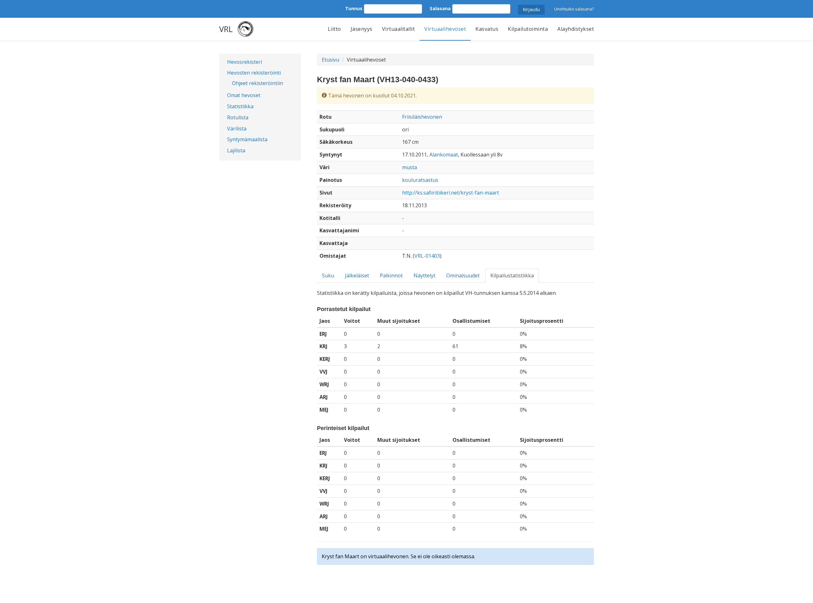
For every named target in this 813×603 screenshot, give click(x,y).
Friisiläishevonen (422, 116)
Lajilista (236, 150)
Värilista (236, 128)
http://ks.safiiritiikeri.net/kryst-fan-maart (450, 192)
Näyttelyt (424, 275)
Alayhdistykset (575, 28)
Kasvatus (486, 28)
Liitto (334, 28)
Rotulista (237, 117)
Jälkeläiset (357, 275)
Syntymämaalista (247, 139)
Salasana (440, 8)
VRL (226, 28)
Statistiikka (240, 106)
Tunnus (353, 8)
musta (409, 167)
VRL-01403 (427, 255)
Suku (328, 275)
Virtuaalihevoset (445, 28)
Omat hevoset (243, 95)
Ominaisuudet (463, 275)
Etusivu (330, 59)
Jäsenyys (362, 28)
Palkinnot (391, 275)
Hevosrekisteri (244, 61)
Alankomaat (443, 154)
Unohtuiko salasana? (574, 9)
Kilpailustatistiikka (512, 275)
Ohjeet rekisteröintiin (257, 83)
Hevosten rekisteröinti (254, 72)
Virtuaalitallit (398, 28)
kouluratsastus (420, 179)
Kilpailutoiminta (528, 28)
